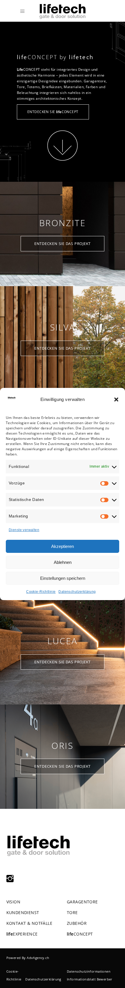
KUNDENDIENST (22, 912)
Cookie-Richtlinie (41, 592)
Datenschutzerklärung (77, 592)
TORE (72, 912)
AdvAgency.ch (38, 958)
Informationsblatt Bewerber (89, 979)
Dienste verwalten (24, 530)
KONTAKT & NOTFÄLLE (29, 923)
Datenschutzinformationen (88, 971)
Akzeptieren (62, 546)
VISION (13, 902)
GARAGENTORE (82, 902)
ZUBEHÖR (77, 923)
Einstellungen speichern (62, 578)
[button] (116, 399)
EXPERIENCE (22, 934)
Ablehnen (63, 562)
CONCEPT (80, 934)
